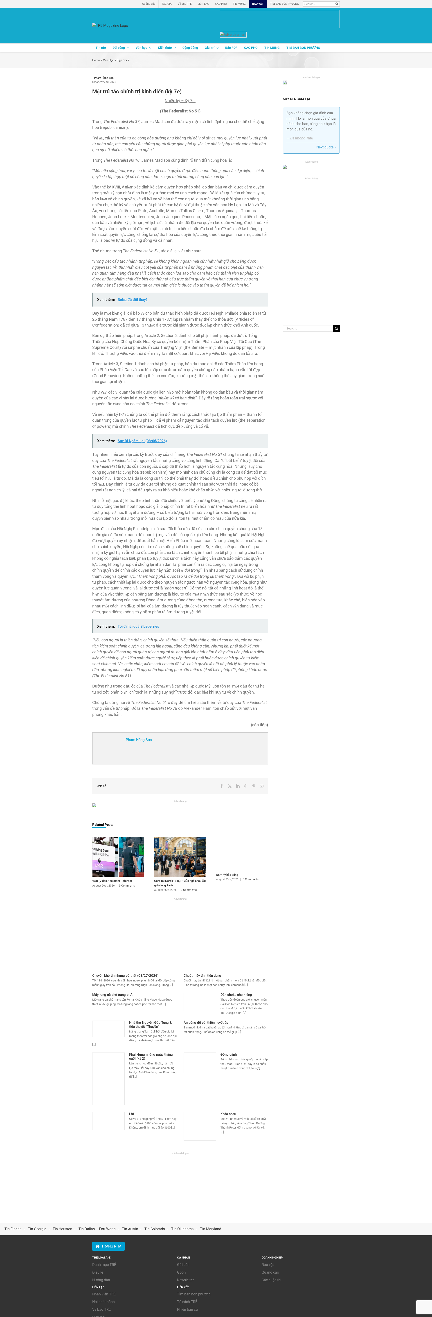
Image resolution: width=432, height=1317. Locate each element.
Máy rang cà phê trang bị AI (112, 995)
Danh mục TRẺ (104, 1265)
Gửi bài (183, 1265)
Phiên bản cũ (187, 1309)
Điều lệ (97, 1272)
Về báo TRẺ (101, 1309)
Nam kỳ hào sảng (227, 874)
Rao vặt (268, 1265)
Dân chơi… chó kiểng (236, 995)
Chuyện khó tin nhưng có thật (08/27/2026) (125, 976)
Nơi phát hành (103, 1302)
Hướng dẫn (101, 1280)
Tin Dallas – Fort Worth (97, 1229)
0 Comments (127, 885)
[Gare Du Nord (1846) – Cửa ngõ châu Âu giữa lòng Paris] (180, 839)
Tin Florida (13, 1229)
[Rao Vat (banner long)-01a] (280, 19)
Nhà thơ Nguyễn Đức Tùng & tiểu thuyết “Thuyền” (150, 1025)
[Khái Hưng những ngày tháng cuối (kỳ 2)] (108, 1079)
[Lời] (108, 1121)
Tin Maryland (210, 1229)
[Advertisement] (180, 932)
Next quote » (326, 147)
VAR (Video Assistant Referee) (112, 880)
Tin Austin (130, 1229)
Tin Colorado (154, 1229)
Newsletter (185, 1280)
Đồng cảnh (228, 1055)
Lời (131, 1114)
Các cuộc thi (271, 1280)
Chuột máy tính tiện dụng (202, 976)
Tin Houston (62, 1229)
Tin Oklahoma (182, 1229)
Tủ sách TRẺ (187, 1302)
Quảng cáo (270, 1272)
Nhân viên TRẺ (104, 1294)
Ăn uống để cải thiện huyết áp (206, 1023)
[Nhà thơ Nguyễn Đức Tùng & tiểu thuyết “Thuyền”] (108, 1029)
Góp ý (181, 1272)
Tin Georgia (37, 1229)
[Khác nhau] (200, 1126)
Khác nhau (228, 1114)
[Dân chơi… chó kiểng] (200, 1002)
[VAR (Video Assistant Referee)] (118, 839)
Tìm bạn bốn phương (194, 1294)
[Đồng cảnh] (200, 1063)
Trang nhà (111, 1246)
